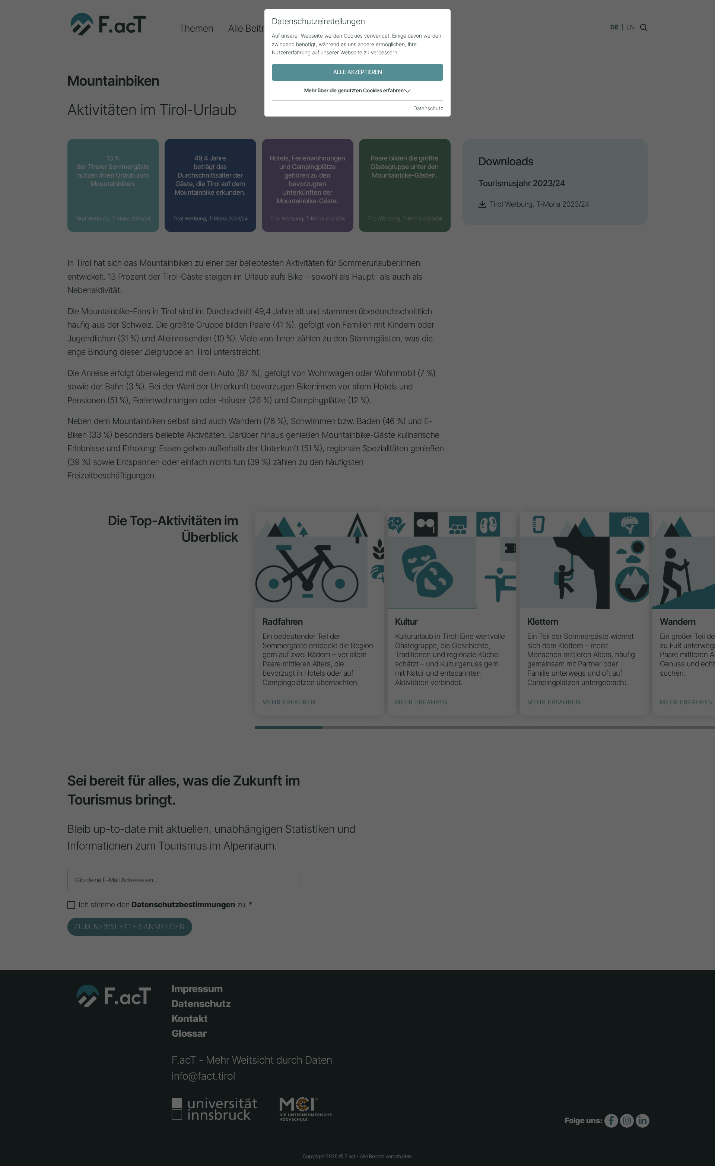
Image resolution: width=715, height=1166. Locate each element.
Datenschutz (428, 108)
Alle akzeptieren (357, 72)
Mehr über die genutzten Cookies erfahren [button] (354, 90)
